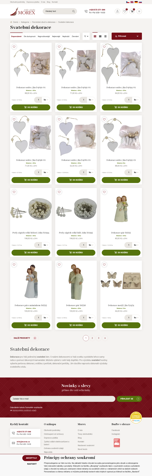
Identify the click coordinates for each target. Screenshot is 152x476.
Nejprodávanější (44, 36)
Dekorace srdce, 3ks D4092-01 (75, 87)
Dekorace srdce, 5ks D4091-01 (30, 87)
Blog (48, 2)
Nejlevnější (56, 36)
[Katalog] (95, 36)
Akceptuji (31, 458)
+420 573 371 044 (97, 10)
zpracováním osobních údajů (24, 410)
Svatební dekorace (66, 22)
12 (85, 36)
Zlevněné (75, 36)
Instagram (116, 434)
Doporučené (16, 36)
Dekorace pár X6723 (121, 232)
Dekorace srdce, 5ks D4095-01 (121, 160)
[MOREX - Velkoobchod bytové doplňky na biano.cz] (117, 443)
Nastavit (32, 464)
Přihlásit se (126, 399)
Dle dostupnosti (30, 36)
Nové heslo (82, 449)
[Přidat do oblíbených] (14, 46)
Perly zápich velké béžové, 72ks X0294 (30, 232)
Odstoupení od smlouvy (54, 434)
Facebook (116, 430)
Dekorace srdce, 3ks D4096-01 (30, 160)
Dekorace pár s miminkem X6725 (31, 305)
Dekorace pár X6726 (76, 305)
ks (45, 100)
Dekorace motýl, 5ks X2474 (121, 305)
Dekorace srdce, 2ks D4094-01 (121, 87)
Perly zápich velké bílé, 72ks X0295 (76, 232)
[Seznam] (100, 36)
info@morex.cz (23, 442)
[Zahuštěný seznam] (105, 36)
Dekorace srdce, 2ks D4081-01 (76, 160)
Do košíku (33, 107)
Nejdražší (65, 36)
